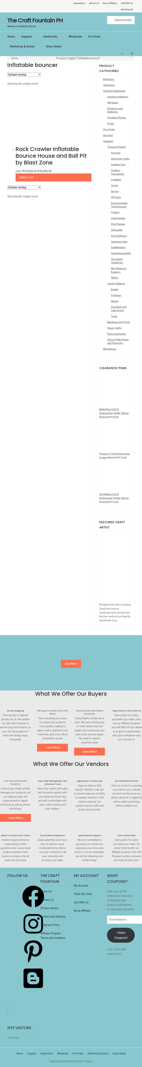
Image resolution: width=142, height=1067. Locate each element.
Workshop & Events (22, 46)
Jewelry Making (116, 283)
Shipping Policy (50, 925)
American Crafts (120, 158)
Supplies (26, 36)
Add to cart (26, 177)
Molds (114, 301)
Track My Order (83, 894)
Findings (116, 295)
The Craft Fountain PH (35, 20)
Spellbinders (118, 247)
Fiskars (115, 212)
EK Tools (116, 197)
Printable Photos (116, 117)
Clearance (109, 85)
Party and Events (116, 334)
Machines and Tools (118, 322)
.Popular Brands (116, 147)
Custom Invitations (117, 96)
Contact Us (47, 899)
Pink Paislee (118, 224)
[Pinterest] (33, 963)
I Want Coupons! (121, 935)
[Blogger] (33, 990)
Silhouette (116, 230)
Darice (114, 191)
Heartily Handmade (114, 91)
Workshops (109, 349)
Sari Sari (108, 135)
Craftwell (116, 179)
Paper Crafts (114, 328)
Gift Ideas (112, 102)
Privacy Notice (50, 908)
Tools (114, 316)
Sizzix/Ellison (119, 236)
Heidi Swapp (118, 218)
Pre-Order (94, 36)
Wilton (114, 277)
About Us (94, 3)
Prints (110, 123)
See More (71, 663)
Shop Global (53, 46)
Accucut (115, 153)
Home (11, 36)
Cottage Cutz (118, 164)
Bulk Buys (108, 79)
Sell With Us (127, 3)
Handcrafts (50, 36)
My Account (127, 9)
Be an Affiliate (110, 3)
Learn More (52, 747)
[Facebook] (33, 908)
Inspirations (79, 3)
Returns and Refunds (53, 916)
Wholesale (75, 36)
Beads (114, 289)
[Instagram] (33, 935)
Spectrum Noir (119, 241)
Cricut (114, 185)
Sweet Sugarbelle (121, 253)
